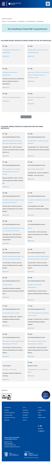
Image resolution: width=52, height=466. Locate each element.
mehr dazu (6, 56)
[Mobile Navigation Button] (48, 4)
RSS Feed (25, 417)
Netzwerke (6, 420)
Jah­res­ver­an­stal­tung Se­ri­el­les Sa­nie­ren (36, 169)
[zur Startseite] (10, 4)
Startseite (4, 21)
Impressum (25, 410)
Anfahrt (39, 415)
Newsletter (25, 415)
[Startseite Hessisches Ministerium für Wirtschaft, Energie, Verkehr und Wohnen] (12, 455)
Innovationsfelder (8, 415)
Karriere (25, 420)
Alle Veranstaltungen (30, 21)
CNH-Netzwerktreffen (7, 284)
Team (39, 412)
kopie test (30, 228)
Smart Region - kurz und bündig (9, 369)
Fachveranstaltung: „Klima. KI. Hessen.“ (11, 313)
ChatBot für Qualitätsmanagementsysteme (11, 97)
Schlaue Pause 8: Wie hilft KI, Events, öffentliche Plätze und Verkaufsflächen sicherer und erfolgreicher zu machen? (38, 75)
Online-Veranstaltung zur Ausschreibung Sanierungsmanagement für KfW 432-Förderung (11, 171)
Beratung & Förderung (9, 417)
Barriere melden (42, 417)
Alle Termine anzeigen (26, 116)
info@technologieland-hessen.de (12, 446)
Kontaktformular (42, 410)
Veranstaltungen (21, 21)
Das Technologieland (12, 21)
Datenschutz (26, 412)
